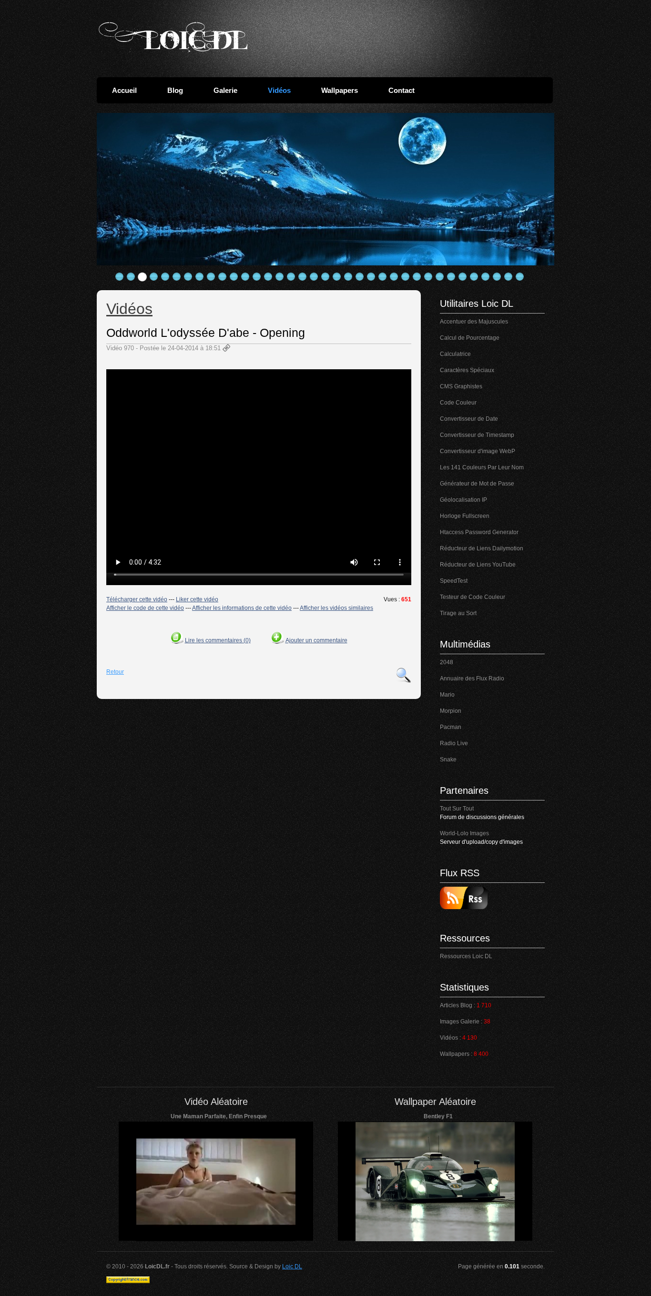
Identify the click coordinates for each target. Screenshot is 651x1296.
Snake (448, 759)
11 (234, 277)
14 (268, 277)
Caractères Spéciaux (467, 370)
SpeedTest (454, 580)
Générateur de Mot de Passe (477, 483)
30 (451, 277)
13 (257, 277)
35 (508, 277)
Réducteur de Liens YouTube (478, 564)
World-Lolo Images (464, 833)
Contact (401, 90)
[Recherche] (403, 675)
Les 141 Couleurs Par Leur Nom (482, 467)
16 (291, 277)
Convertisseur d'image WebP (477, 451)
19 (325, 277)
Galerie (225, 90)
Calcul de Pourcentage (469, 337)
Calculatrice (455, 354)
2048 (446, 662)
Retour (115, 671)
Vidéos (279, 90)
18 (314, 277)
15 (280, 277)
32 (474, 277)
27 (417, 277)
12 (245, 277)
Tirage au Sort (458, 613)
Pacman (450, 727)
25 (394, 277)
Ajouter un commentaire (316, 640)
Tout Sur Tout (457, 808)
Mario (447, 694)
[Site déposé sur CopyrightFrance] (128, 1281)
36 (520, 277)
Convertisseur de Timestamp (477, 435)
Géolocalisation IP (463, 499)
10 (222, 277)
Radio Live (454, 743)
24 (382, 277)
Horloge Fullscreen (464, 516)
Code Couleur (458, 402)
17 (302, 277)
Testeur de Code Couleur (472, 597)
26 (405, 277)
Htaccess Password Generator (479, 532)
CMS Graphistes (461, 386)
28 (428, 277)
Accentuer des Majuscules (474, 321)
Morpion (450, 711)
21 (348, 277)
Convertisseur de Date (469, 418)
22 (360, 277)
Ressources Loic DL (466, 956)
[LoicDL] (173, 37)
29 (440, 277)
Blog (175, 90)
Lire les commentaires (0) (218, 640)
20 (337, 277)
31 (463, 277)
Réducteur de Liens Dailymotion (481, 548)
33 (485, 277)
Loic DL (292, 1266)
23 (371, 277)
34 (497, 277)
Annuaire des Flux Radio (472, 678)
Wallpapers (339, 90)
